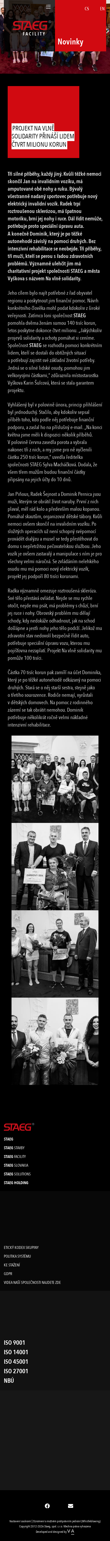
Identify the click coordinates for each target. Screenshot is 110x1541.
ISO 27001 (16, 1371)
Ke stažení (12, 1265)
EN (102, 9)
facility (15, 1156)
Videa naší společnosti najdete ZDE (32, 1282)
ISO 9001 (14, 1343)
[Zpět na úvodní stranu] (19, 1127)
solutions (17, 1174)
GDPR (8, 1274)
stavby (14, 1148)
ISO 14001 (16, 1352)
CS (87, 9)
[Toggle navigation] (48, 7)
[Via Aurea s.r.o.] (70, 1532)
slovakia (16, 1165)
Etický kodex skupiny (21, 1247)
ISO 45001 (16, 1362)
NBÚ (9, 1381)
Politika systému (17, 1256)
